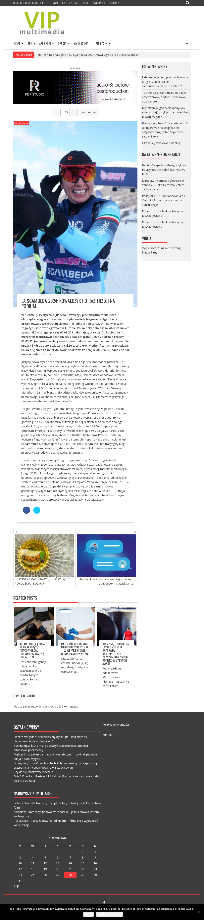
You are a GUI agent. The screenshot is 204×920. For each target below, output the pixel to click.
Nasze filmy (149, 252)
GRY (63, 2)
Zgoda (88, 914)
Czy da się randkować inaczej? (161, 143)
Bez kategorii (57, 55)
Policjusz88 (149, 196)
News (55, 2)
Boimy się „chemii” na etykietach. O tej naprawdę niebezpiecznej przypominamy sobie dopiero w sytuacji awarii (115, 653)
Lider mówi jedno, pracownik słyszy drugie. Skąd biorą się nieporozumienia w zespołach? (165, 81)
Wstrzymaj (89, 112)
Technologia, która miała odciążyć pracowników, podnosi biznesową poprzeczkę (32, 650)
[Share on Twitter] (36, 512)
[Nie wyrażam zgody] (199, 912)
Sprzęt (86, 2)
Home (42, 55)
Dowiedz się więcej (110, 914)
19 (45, 869)
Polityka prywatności (115, 724)
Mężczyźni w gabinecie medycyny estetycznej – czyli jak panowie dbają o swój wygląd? (75, 648)
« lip (16, 886)
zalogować (34, 706)
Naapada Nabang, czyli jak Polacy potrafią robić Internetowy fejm (164, 169)
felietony (114, 2)
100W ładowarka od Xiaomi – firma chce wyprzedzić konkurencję (163, 200)
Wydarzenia (99, 2)
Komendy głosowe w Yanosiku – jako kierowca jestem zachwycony (163, 185)
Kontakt (107, 735)
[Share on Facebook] (26, 512)
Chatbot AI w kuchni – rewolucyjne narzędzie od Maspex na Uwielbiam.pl (107, 581)
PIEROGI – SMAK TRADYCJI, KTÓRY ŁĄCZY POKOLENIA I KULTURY (42, 581)
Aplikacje (74, 2)
